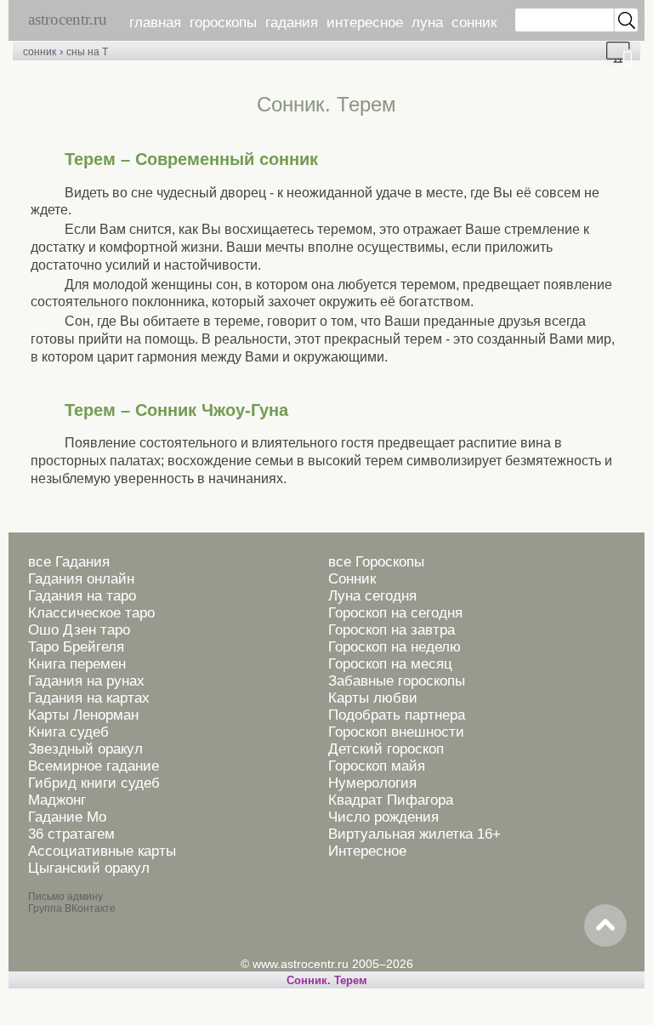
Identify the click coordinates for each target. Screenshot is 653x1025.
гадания (291, 22)
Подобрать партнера (396, 715)
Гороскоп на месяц (390, 664)
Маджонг (57, 800)
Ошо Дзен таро (79, 630)
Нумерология (372, 783)
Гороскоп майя (376, 766)
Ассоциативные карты (102, 851)
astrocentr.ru (67, 19)
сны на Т (87, 52)
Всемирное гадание (93, 766)
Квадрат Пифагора (390, 800)
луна (427, 22)
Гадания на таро (82, 596)
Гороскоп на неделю (394, 647)
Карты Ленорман (83, 715)
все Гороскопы (376, 562)
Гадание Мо (67, 817)
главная (155, 22)
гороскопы (223, 22)
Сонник (352, 579)
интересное (364, 22)
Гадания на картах (89, 698)
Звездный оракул (85, 749)
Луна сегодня (372, 596)
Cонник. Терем (327, 980)
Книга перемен (77, 664)
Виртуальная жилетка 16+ (414, 834)
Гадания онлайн (81, 579)
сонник (474, 22)
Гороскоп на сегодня (395, 613)
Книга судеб (68, 732)
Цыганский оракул (89, 868)
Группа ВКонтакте (72, 908)
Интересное (367, 851)
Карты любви (372, 698)
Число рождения (383, 817)
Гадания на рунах (86, 681)
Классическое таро (91, 613)
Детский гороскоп (386, 749)
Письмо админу (65, 897)
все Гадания (69, 562)
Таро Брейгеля (76, 647)
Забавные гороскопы (396, 681)
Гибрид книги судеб (94, 783)
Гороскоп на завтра (391, 630)
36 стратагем (71, 834)
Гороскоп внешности (396, 732)
